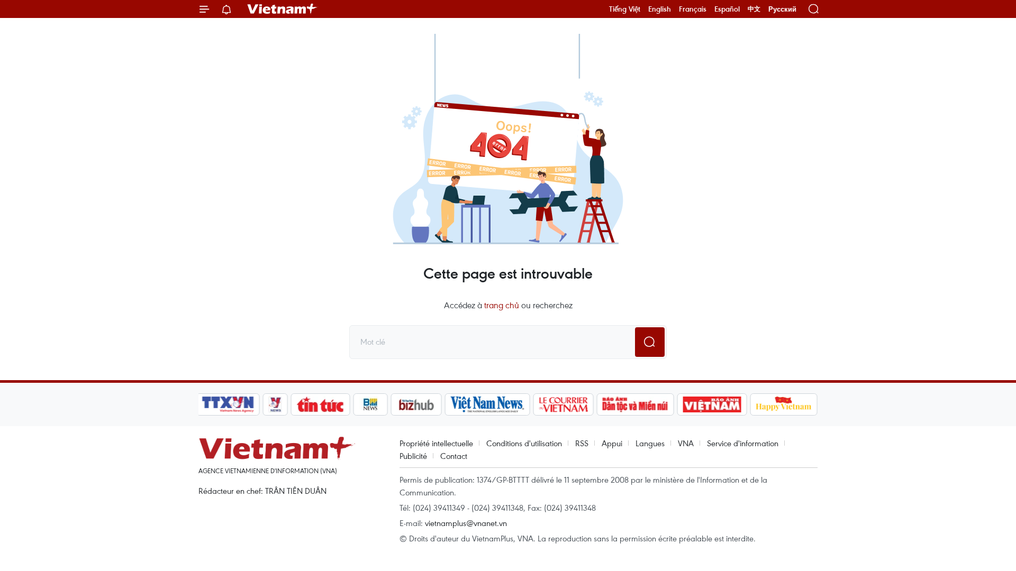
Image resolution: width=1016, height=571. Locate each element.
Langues (650, 443)
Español (727, 9)
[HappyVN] (784, 404)
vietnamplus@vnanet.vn (466, 523)
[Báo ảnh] (712, 404)
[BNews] (370, 404)
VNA (686, 443)
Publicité (413, 455)
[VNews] (275, 404)
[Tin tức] (320, 404)
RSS (581, 443)
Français (692, 9)
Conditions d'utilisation (524, 443)
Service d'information (742, 443)
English (659, 9)
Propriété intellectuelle (436, 443)
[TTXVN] (228, 404)
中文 (754, 9)
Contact (453, 455)
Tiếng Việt (624, 9)
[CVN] (563, 404)
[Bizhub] (416, 404)
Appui (612, 443)
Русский (782, 9)
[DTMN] (635, 404)
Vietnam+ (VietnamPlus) (282, 9)
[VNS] (487, 404)
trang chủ (501, 305)
